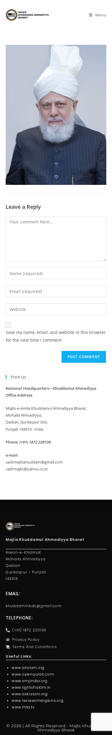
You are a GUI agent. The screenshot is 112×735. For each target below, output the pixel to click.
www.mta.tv (23, 707)
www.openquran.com (33, 674)
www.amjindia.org (29, 680)
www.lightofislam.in (31, 687)
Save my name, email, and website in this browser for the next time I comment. (56, 336)
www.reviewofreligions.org (38, 700)
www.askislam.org (30, 693)
